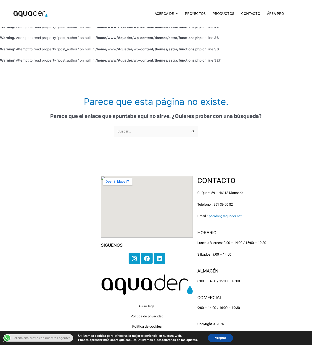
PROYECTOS (195, 13)
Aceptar (220, 338)
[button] (176, 13)
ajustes (191, 340)
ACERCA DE (164, 13)
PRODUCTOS (223, 13)
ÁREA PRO (275, 13)
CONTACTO (250, 13)
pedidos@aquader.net (225, 216)
